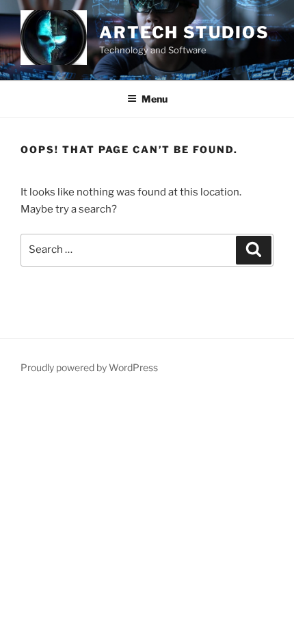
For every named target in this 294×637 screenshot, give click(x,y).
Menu (155, 99)
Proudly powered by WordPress (89, 367)
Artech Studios (184, 32)
